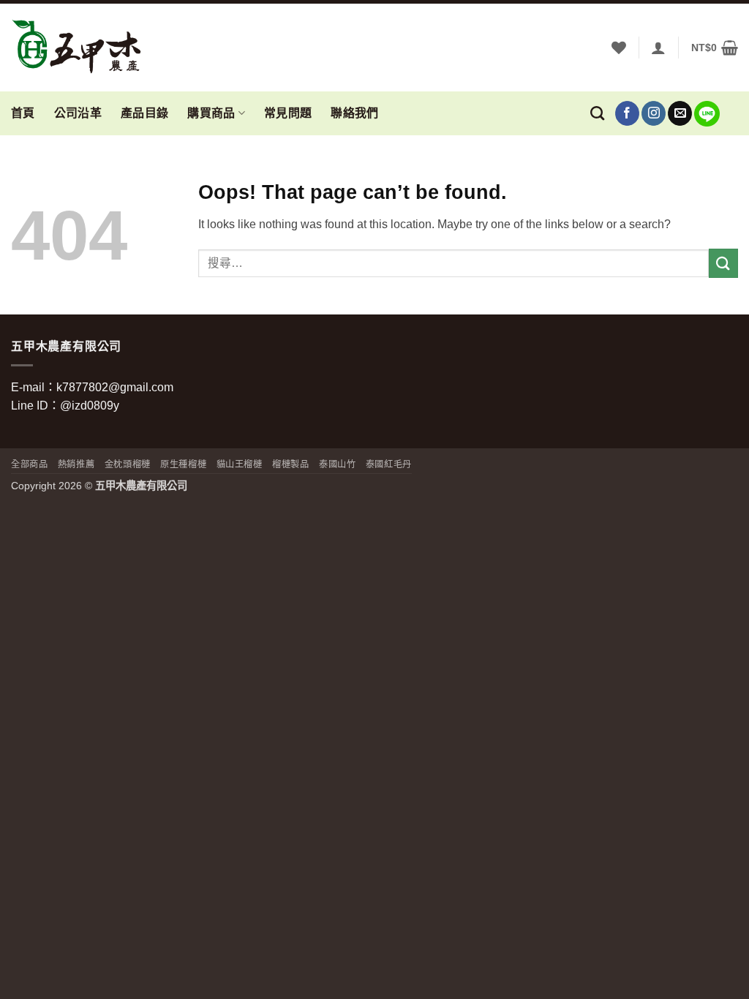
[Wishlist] (618, 47)
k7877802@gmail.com (114, 387)
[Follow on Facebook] (627, 113)
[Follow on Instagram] (653, 113)
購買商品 (211, 113)
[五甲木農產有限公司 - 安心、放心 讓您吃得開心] (84, 47)
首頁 (23, 113)
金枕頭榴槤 (128, 464)
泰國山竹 (337, 464)
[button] (658, 47)
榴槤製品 (290, 464)
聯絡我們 (354, 113)
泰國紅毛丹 (389, 464)
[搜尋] (597, 113)
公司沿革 (78, 113)
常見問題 (288, 113)
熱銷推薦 (76, 464)
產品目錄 (144, 113)
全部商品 (29, 464)
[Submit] (723, 263)
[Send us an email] (680, 113)
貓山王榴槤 (240, 464)
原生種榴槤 (183, 464)
